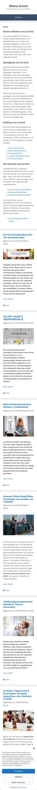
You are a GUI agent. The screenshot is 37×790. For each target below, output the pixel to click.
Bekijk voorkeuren (18, 782)
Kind (7, 305)
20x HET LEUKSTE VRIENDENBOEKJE (13, 318)
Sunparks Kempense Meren (19, 195)
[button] (34, 748)
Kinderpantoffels (15, 153)
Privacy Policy (22, 787)
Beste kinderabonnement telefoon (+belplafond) (17, 405)
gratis (5, 553)
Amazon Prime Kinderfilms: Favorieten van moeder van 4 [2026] (18, 499)
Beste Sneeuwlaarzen (17, 151)
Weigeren (18, 777)
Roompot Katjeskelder (17, 192)
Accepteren (18, 771)
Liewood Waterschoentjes (19, 156)
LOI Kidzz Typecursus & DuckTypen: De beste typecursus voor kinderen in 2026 (17, 694)
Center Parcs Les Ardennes (20, 190)
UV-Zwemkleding (15, 159)
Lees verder (8, 299)
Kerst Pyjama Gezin (16, 148)
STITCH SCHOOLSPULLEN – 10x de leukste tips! (18, 236)
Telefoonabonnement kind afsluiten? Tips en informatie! (17, 604)
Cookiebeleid (13, 787)
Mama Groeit (18, 6)
